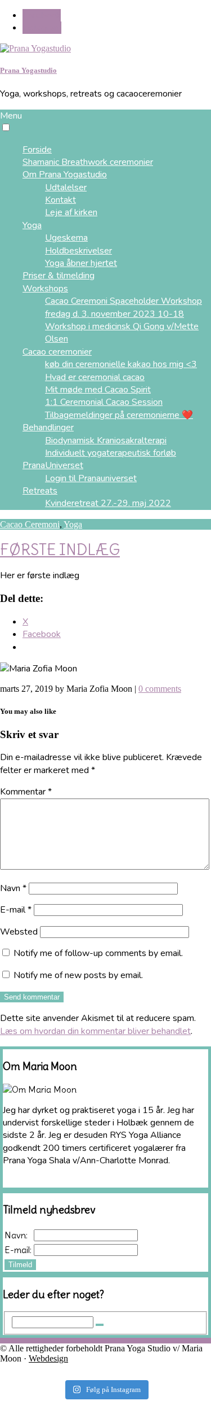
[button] (6, 127)
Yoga (73, 524)
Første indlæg (60, 549)
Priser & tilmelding (59, 275)
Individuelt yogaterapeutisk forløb (110, 453)
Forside (37, 149)
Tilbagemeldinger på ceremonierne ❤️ (119, 415)
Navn (13, 888)
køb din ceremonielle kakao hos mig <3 (121, 364)
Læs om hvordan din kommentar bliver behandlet (95, 1031)
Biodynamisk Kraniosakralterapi (106, 440)
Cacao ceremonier (57, 352)
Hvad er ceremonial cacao (95, 377)
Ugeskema (66, 238)
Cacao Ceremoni (30, 524)
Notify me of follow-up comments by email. (98, 953)
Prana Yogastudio (28, 70)
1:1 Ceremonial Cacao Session (104, 402)
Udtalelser (66, 187)
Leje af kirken (71, 212)
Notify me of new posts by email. (78, 975)
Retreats (40, 491)
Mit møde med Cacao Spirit (98, 389)
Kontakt (60, 200)
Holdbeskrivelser (78, 251)
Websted (19, 932)
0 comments (159, 688)
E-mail (16, 910)
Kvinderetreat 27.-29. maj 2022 (108, 503)
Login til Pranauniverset (91, 478)
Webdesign (48, 1358)
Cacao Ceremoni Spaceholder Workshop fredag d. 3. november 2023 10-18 (123, 307)
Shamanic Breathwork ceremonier (88, 162)
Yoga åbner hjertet (81, 263)
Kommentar (26, 792)
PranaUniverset (53, 465)
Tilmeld (20, 1264)
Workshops (45, 288)
